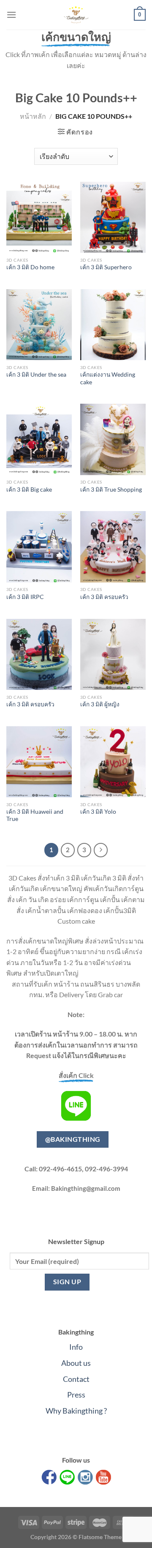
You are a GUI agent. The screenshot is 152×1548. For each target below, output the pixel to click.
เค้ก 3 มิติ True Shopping (111, 489)
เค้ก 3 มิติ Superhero (106, 267)
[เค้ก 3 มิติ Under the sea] (39, 324)
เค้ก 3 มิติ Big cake (29, 489)
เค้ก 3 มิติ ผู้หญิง (99, 704)
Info (76, 1346)
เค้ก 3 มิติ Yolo (98, 811)
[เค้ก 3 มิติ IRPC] (39, 546)
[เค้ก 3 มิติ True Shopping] (113, 439)
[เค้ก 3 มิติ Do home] (39, 217)
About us (76, 1362)
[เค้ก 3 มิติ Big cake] (39, 439)
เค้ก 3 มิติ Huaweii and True (34, 815)
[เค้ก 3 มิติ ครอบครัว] (113, 546)
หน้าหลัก (33, 116)
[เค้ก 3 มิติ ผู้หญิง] (113, 654)
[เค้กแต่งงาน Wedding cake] (113, 324)
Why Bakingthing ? (76, 1410)
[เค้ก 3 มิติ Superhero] (113, 217)
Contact (76, 1379)
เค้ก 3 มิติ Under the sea (36, 374)
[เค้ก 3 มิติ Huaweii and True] (39, 761)
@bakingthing (72, 1139)
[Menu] (11, 14)
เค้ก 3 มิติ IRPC (25, 596)
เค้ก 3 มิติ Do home (30, 267)
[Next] (101, 850)
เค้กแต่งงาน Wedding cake (107, 378)
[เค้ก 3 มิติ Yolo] (113, 761)
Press (76, 1394)
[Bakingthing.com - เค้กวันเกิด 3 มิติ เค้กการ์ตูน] (76, 15)
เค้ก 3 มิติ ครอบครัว (104, 596)
